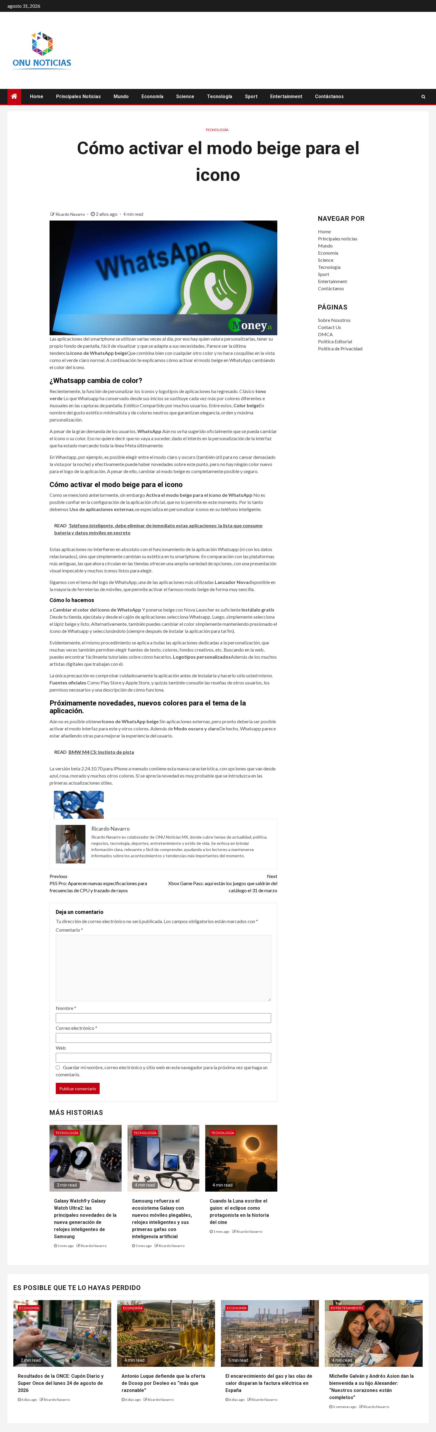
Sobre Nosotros (334, 320)
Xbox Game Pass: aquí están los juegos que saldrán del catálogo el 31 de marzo (222, 883)
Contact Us (329, 327)
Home (36, 96)
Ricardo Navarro (70, 214)
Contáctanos (329, 96)
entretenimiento (347, 1308)
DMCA (325, 334)
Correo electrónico (76, 1028)
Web (61, 1048)
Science (185, 96)
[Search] (423, 96)
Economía (152, 96)
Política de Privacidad (340, 348)
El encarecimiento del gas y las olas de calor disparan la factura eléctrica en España (268, 1383)
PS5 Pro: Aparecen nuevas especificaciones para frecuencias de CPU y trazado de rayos (98, 883)
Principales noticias (78, 96)
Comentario (69, 930)
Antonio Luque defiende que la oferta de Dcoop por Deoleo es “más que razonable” (163, 1383)
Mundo (121, 96)
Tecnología (219, 96)
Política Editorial (335, 341)
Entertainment (286, 96)
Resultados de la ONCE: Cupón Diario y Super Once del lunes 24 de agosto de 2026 (61, 1383)
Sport (251, 96)
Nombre (66, 1008)
